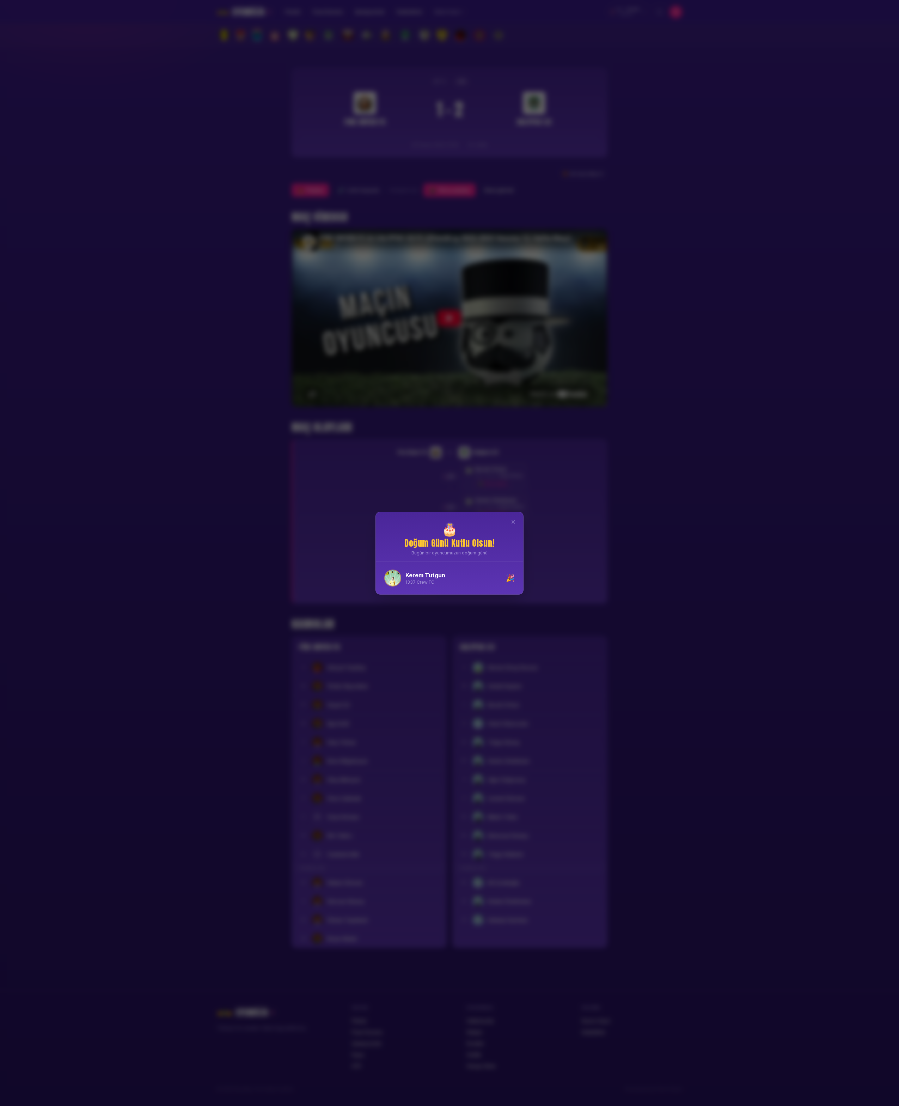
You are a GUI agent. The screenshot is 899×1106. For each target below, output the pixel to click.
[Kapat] (513, 522)
